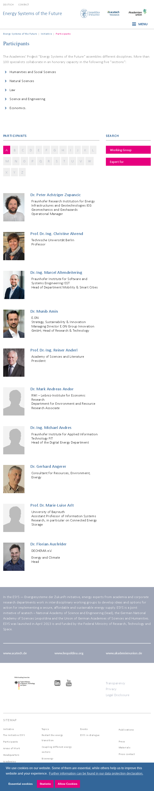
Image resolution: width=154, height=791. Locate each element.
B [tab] (15, 150)
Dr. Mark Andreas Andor (52, 389)
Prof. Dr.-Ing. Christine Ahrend (56, 233)
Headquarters (11, 755)
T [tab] (64, 161)
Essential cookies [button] (20, 783)
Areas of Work (11, 748)
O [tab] (24, 161)
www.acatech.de (15, 653)
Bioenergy (48, 758)
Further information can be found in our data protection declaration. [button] (96, 773)
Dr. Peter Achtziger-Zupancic (55, 195)
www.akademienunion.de (124, 653)
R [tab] (49, 161)
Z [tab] (22, 172)
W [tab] (89, 161)
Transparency (115, 683)
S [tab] (57, 161)
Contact (23, 4)
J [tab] (77, 150)
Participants (10, 741)
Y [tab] (14, 172)
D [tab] (31, 150)
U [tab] (72, 161)
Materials (125, 747)
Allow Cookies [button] (67, 783)
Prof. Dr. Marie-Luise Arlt (52, 505)
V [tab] (81, 161)
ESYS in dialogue (90, 735)
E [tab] (39, 150)
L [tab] (93, 150)
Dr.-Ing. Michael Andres (51, 427)
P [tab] (33, 161)
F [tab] (47, 150)
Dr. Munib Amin (44, 311)
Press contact (127, 754)
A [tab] (7, 150)
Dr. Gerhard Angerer (48, 466)
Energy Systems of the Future (32, 13)
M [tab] (7, 161)
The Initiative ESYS (14, 735)
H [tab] (63, 150)
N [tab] (16, 161)
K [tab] (85, 150)
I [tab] (70, 150)
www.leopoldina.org (69, 653)
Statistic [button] (45, 783)
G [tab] (55, 150)
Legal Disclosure (118, 695)
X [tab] (7, 172)
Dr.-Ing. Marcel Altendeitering (56, 272)
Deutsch (8, 4)
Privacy (111, 689)
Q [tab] (41, 161)
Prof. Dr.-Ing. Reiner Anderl (53, 350)
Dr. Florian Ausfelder (48, 544)
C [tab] (23, 150)
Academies (9, 761)
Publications (126, 729)
